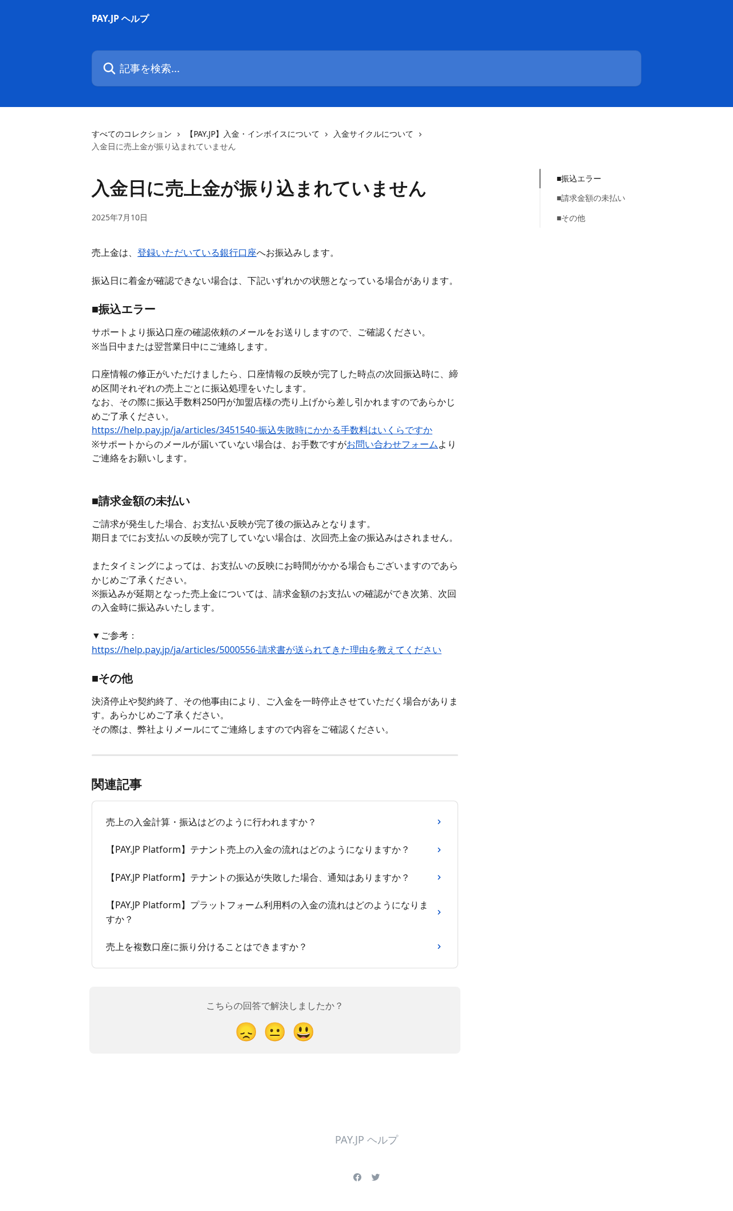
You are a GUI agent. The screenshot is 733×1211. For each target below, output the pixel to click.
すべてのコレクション (132, 133)
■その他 (571, 217)
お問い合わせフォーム (392, 444)
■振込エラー (579, 178)
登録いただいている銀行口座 (197, 252)
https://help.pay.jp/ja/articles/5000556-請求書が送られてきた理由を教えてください (267, 649)
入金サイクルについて (373, 133)
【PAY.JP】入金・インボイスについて (253, 133)
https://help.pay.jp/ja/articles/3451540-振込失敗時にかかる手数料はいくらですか (262, 430)
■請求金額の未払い (591, 197)
